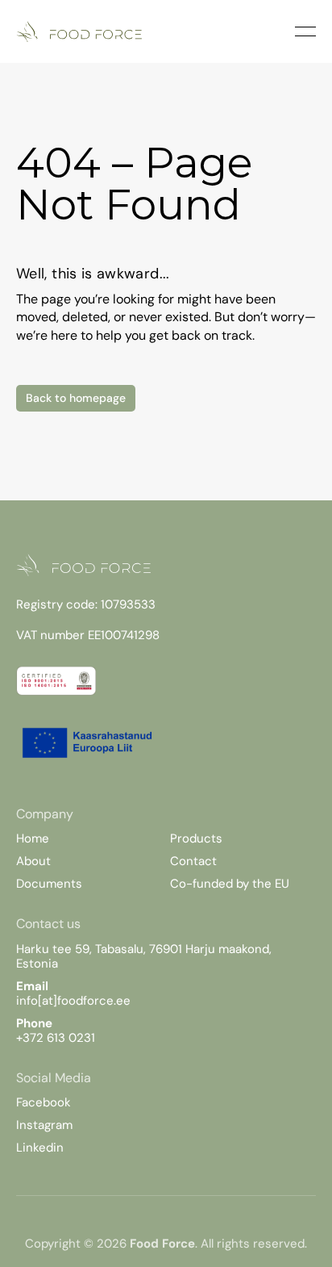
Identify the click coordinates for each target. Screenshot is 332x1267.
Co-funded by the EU (229, 884)
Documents (49, 884)
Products (196, 838)
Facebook (43, 1102)
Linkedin (40, 1147)
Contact (193, 861)
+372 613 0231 (55, 1038)
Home (32, 838)
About (33, 861)
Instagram (44, 1125)
